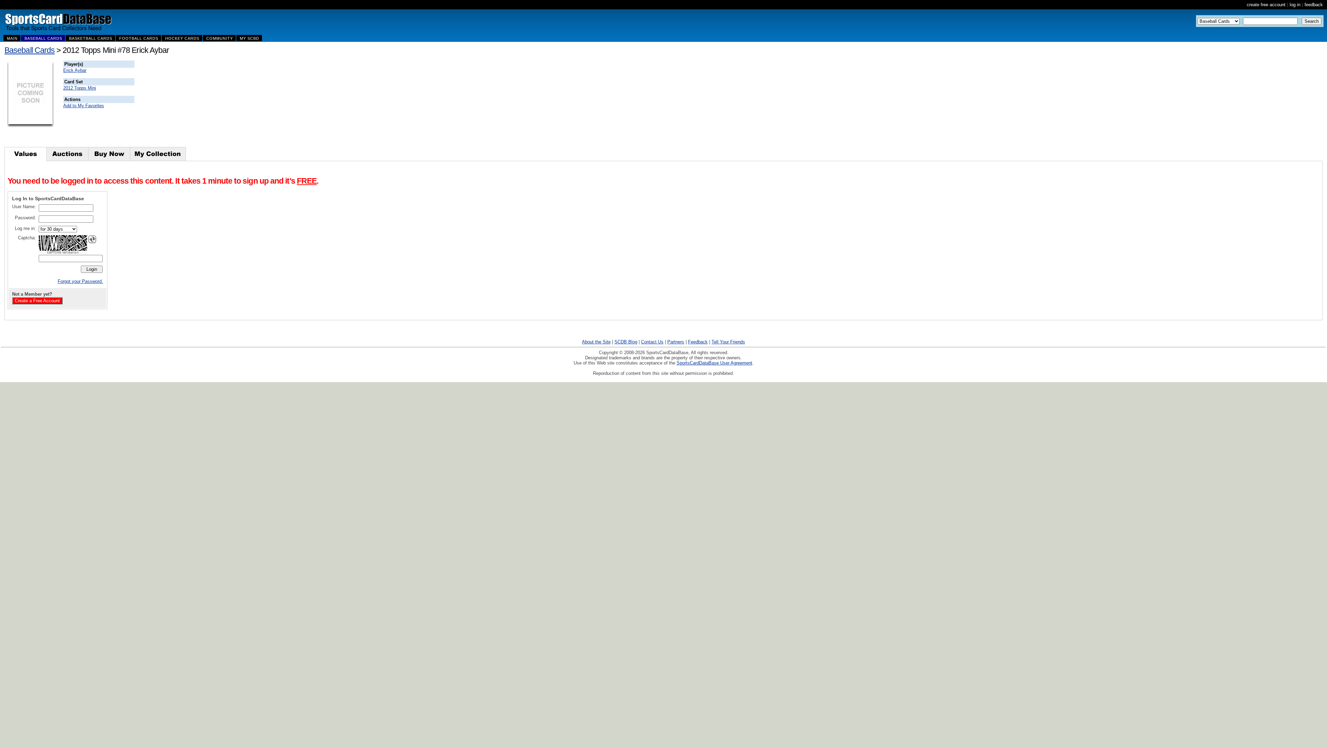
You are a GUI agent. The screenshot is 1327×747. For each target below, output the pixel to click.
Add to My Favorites (83, 105)
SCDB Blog (625, 341)
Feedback (698, 341)
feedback (1314, 4)
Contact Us (652, 341)
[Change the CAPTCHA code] (92, 239)
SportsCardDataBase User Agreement (714, 363)
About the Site (596, 341)
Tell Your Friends (728, 341)
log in (1295, 4)
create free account (1266, 4)
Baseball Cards (29, 50)
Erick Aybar (74, 70)
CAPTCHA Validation (63, 252)
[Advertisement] (259, 104)
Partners (675, 341)
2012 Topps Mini (79, 88)
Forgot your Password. (80, 281)
